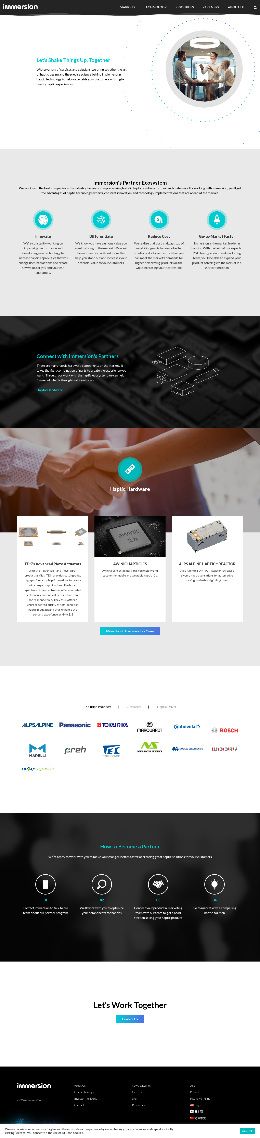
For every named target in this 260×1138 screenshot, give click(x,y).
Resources (185, 7)
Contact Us (130, 1019)
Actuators (134, 707)
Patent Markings (200, 1098)
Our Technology (84, 1092)
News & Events (141, 1085)
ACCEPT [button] (247, 1131)
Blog (134, 1098)
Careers (137, 1092)
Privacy (194, 1092)
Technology (155, 7)
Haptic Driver (166, 707)
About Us (236, 7)
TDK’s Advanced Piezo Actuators (52, 564)
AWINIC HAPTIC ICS (130, 564)
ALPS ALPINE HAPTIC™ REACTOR (207, 564)
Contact (79, 1105)
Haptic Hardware (50, 390)
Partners (211, 7)
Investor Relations (85, 1098)
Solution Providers (99, 707)
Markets (127, 7)
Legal (193, 1085)
